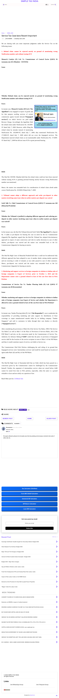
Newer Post (8, 418)
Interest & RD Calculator (29, 499)
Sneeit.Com (32, 695)
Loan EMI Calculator (29, 509)
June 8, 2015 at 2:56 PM (17, 427)
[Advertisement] (29, 19)
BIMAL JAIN (10, 33)
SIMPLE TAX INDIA (29, 1)
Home (3, 33)
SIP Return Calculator (29, 504)
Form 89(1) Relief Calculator (29, 493)
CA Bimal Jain (18, 378)
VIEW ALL (54, 536)
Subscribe (29, 528)
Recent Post (6, 537)
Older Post (51, 418)
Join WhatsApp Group (16, 684)
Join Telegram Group (42, 684)
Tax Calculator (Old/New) (29, 488)
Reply (7, 431)
